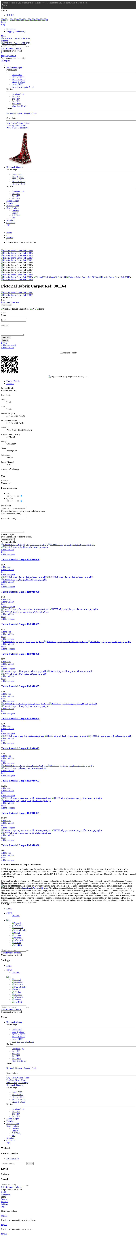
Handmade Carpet (14, 67)
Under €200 (17, 74)
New (17, 125)
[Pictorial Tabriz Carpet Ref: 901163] (68, 293)
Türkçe (18, 935)
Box (13, 218)
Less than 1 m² (18, 94)
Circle (34, 113)
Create (30, 1164)
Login (9, 909)
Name (3, 315)
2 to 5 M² (16, 99)
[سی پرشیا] (16, 38)
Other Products (12, 208)
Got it (4, 5)
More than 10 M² (19, 106)
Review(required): (8, 518)
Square (19, 113)
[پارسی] (3, 19)
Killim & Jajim (12, 201)
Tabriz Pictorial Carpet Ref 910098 (20, 591)
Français (18, 938)
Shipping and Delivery (16, 31)
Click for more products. (11, 48)
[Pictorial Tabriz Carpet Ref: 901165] (68, 295)
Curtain (15, 213)
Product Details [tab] (12, 381)
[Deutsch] (16, 19)
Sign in (4, 1215)
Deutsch (19, 927)
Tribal (26, 123)
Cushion (15, 210)
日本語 (18, 945)
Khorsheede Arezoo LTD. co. (35, 888)
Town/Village (17, 123)
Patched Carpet (12, 206)
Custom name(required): (11, 513)
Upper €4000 (17, 84)
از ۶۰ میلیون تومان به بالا (23, 87)
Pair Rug (10, 125)
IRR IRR (10, 15)
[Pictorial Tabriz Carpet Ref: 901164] (17, 250)
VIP (8, 225)
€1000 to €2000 (18, 79)
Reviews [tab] (10, 383)
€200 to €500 (17, 177)
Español (19, 925)
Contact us (10, 29)
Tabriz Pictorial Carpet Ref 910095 (20, 686)
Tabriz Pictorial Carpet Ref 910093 (20, 748)
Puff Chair (16, 215)
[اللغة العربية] (21, 19)
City (8, 123)
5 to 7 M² (16, 101)
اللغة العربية (21, 930)
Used (23, 125)
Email (3, 320)
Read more (82, 3)
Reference (5, 390)
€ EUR (9, 913)
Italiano (18, 942)
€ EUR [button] (4, 10)
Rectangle (10, 113)
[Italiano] (42, 19)
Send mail (6, 337)
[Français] (34, 19)
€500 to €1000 (18, 77)
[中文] (25, 19)
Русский (19, 940)
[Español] (12, 19)
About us (10, 220)
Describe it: (6, 506)
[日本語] (46, 19)
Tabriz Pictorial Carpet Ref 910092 (20, 780)
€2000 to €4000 (18, 82)
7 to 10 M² (16, 104)
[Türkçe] (30, 19)
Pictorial (9, 203)
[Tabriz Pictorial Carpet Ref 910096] (66, 641)
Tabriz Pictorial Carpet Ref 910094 (20, 718)
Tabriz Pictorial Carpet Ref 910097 (20, 624)
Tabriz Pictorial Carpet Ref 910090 (20, 845)
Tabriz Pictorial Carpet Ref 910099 (20, 559)
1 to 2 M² (16, 96)
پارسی (18, 923)
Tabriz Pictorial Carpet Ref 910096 (20, 653)
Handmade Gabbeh (14, 167)
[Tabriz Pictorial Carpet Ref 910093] (66, 736)
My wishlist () (12, 1159)
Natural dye (23, 128)
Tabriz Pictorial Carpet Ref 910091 (20, 813)
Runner (27, 113)
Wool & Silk (11, 128)
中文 (18, 933)
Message (4, 325)
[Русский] (38, 19)
